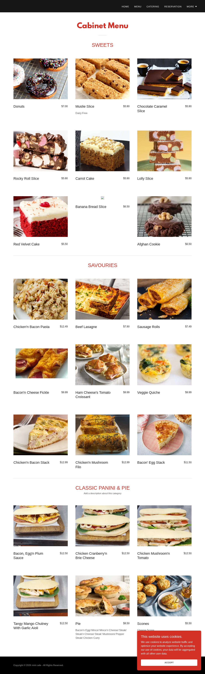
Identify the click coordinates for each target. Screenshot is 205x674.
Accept (169, 662)
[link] (10, 6)
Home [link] (125, 6)
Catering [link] (153, 6)
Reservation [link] (173, 6)
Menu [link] (137, 6)
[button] (192, 6)
